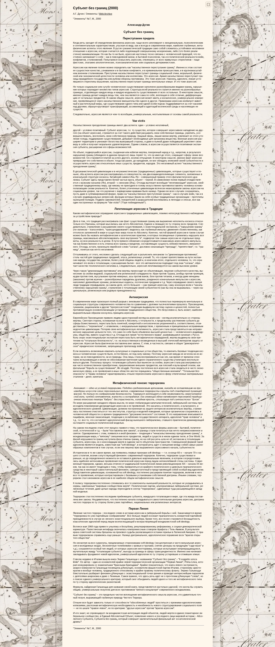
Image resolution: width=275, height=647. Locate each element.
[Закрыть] (266, 15)
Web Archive (105, 13)
